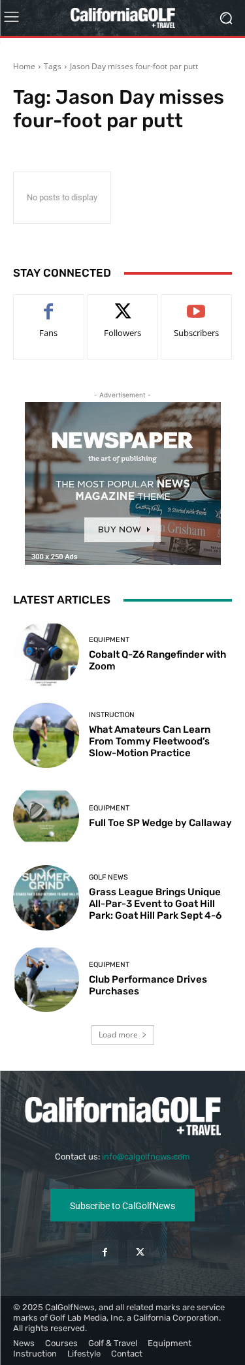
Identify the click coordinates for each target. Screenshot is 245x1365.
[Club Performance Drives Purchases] (46, 979)
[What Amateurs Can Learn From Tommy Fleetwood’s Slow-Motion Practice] (46, 736)
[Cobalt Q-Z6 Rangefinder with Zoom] (46, 654)
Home (24, 66)
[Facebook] (105, 1252)
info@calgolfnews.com (146, 1156)
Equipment (109, 639)
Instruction (112, 714)
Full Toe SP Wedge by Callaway (160, 823)
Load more (118, 1034)
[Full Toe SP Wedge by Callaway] (46, 817)
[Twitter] (140, 1252)
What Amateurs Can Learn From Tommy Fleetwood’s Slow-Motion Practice (149, 741)
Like (48, 304)
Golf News (108, 877)
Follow (122, 304)
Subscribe (197, 304)
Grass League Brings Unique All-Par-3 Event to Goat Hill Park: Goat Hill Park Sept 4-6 (155, 903)
